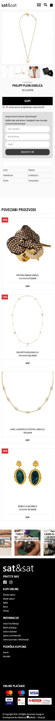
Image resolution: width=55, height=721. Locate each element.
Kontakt (6, 656)
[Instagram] (11, 582)
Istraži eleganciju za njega (26, 539)
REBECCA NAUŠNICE (27, 506)
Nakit (5, 603)
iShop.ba (41, 717)
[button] (45, 5)
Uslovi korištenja (11, 623)
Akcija (6, 611)
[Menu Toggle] (39, 5)
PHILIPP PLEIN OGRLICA (27, 352)
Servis (6, 652)
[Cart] (51, 5)
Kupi (27, 101)
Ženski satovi (9, 595)
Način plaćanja (9, 627)
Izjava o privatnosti (12, 635)
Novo (5, 607)
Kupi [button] (27, 286)
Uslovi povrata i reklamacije (16, 639)
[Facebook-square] (5, 582)
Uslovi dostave (10, 631)
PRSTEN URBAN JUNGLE (27, 275)
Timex (19, 534)
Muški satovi (9, 599)
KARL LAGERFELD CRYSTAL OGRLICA (27, 429)
